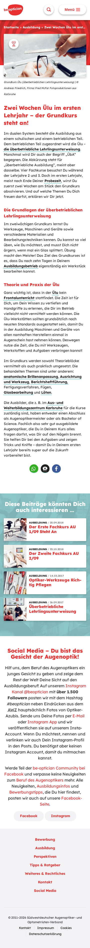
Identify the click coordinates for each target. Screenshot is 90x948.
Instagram (60, 816)
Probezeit (52, 181)
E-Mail (78, 715)
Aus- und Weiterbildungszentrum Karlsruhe (33, 405)
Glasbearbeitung (18, 392)
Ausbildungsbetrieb (21, 266)
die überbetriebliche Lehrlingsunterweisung (42, 149)
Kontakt (45, 882)
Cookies (66, 928)
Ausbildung (31, 27)
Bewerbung (45, 839)
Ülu (55, 292)
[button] (34, 468)
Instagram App (42, 721)
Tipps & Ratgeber (45, 865)
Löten (46, 392)
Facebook (29, 816)
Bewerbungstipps (26, 792)
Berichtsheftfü (43, 382)
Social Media (45, 890)
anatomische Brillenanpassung (31, 376)
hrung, (62, 382)
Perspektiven (45, 856)
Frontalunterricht (19, 298)
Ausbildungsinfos (53, 786)
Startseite (11, 27)
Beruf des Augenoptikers (40, 780)
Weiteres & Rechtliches (45, 873)
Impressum (45, 928)
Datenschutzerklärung (45, 934)
